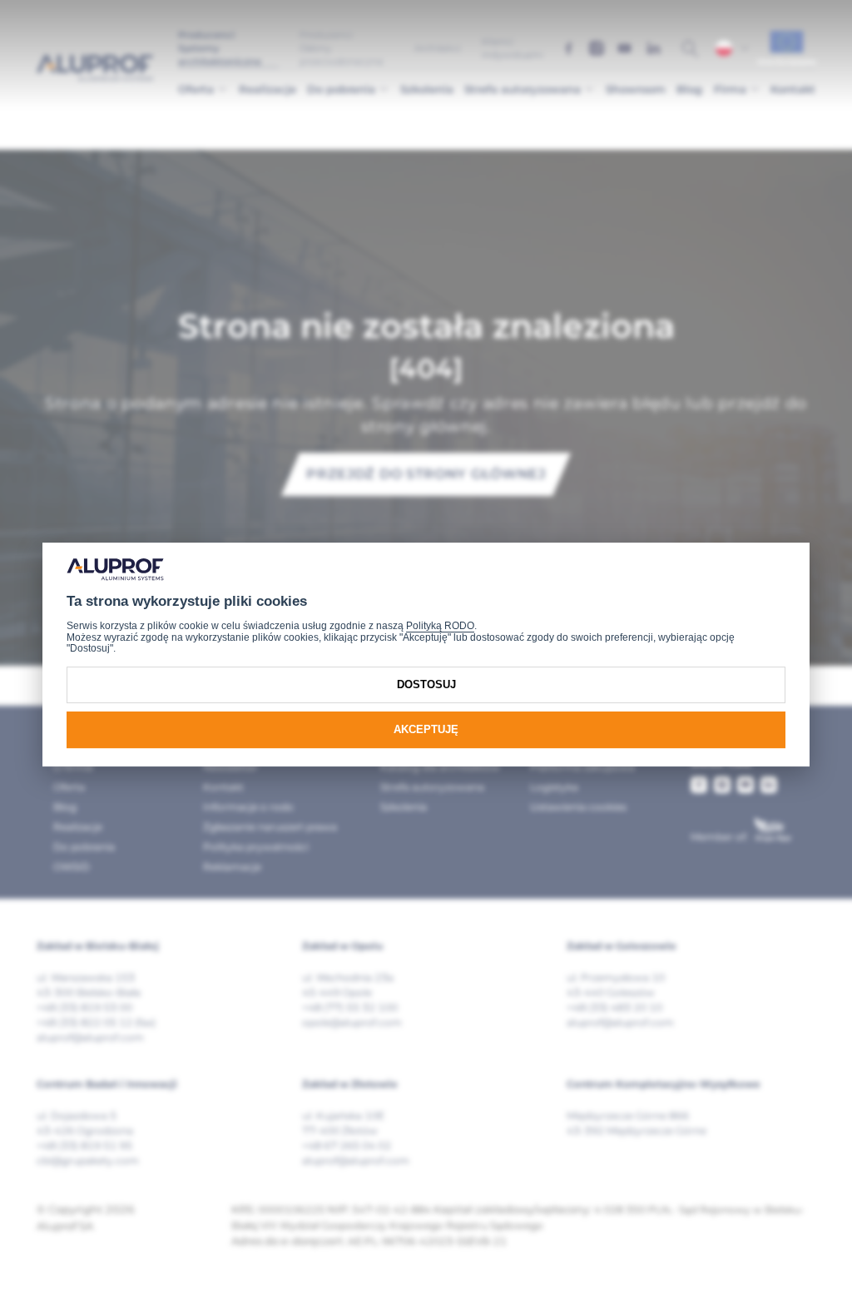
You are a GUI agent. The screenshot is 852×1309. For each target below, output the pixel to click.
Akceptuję (426, 729)
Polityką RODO (440, 626)
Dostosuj (426, 684)
